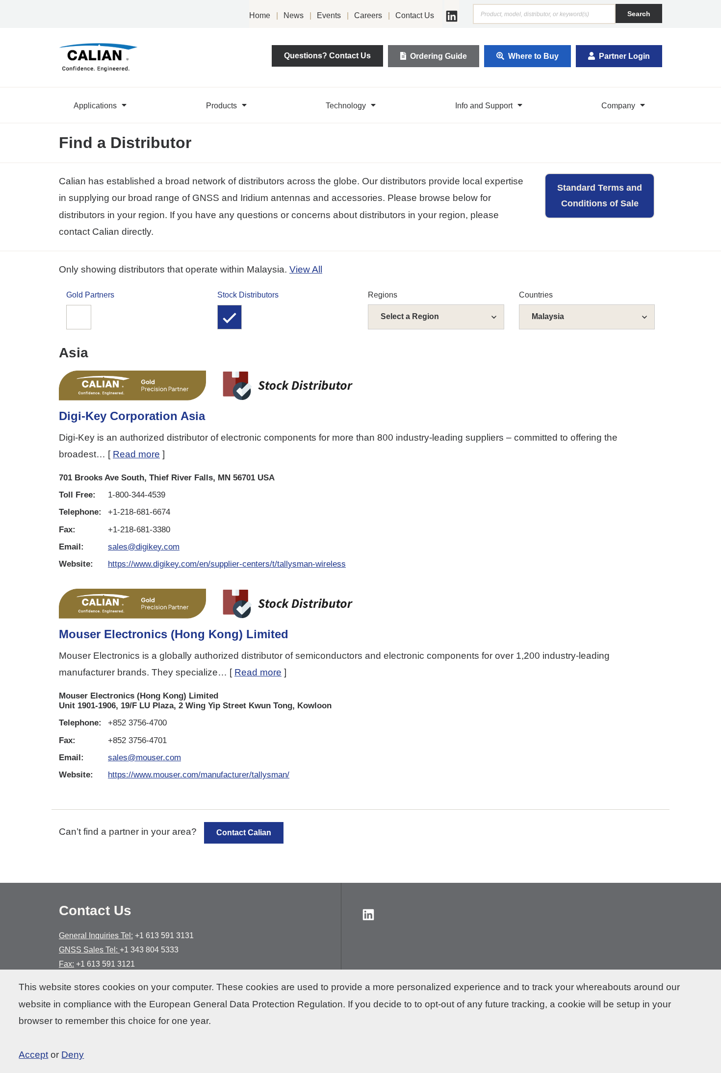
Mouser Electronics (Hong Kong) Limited (173, 634)
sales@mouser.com (144, 757)
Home (259, 15)
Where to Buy (533, 56)
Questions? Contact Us (327, 55)
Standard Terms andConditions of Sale (599, 195)
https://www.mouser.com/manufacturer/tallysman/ (198, 774)
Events (329, 15)
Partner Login (624, 56)
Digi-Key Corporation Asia (132, 416)
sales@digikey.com (144, 546)
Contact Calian (243, 832)
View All (305, 269)
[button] (101, 105)
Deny (72, 1054)
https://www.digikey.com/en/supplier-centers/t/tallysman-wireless (227, 564)
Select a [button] (410, 316)
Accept (33, 1054)
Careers (368, 15)
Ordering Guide (438, 56)
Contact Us (414, 15)
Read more (136, 454)
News (293, 15)
